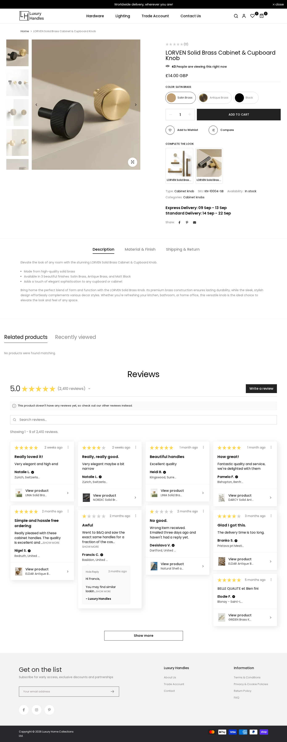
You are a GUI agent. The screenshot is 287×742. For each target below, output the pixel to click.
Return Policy (242, 691)
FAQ (236, 698)
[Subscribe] (112, 691)
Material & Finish (140, 249)
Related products (25, 337)
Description (103, 249)
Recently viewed (75, 337)
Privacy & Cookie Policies (251, 684)
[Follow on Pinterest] (49, 710)
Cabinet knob (184, 191)
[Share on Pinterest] (187, 222)
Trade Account (155, 15)
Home (25, 31)
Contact (169, 691)
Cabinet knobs (193, 197)
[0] (252, 16)
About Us (170, 677)
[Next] (132, 104)
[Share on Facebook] (179, 222)
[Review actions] (68, 447)
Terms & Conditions (247, 677)
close (9, 4)
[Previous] (39, 104)
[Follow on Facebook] (24, 710)
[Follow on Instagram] (36, 710)
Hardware (95, 15)
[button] (89, 388)
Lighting (123, 15)
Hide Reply (92, 572)
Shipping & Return (183, 249)
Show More (51, 542)
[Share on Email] (194, 222)
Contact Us (190, 15)
